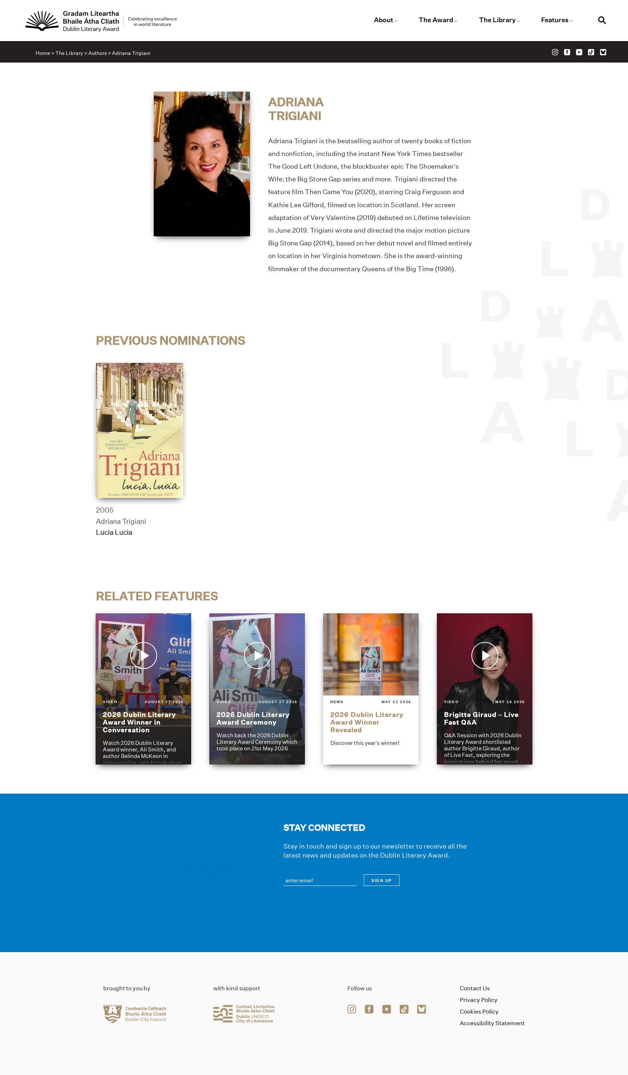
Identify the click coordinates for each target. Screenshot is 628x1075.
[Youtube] (579, 52)
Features (555, 20)
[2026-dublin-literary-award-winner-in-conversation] (143, 689)
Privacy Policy (479, 999)
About (383, 20)
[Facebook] (567, 52)
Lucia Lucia (114, 532)
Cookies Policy (479, 1011)
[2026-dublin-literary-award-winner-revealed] (371, 689)
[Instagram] (555, 52)
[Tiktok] (591, 52)
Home (43, 53)
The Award (436, 20)
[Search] (602, 21)
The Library (497, 20)
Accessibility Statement (492, 1023)
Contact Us (475, 988)
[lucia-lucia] (139, 430)
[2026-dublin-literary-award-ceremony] (257, 689)
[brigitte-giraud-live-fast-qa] (484, 689)
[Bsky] (603, 52)
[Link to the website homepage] (101, 21)
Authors (97, 53)
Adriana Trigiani (121, 521)
